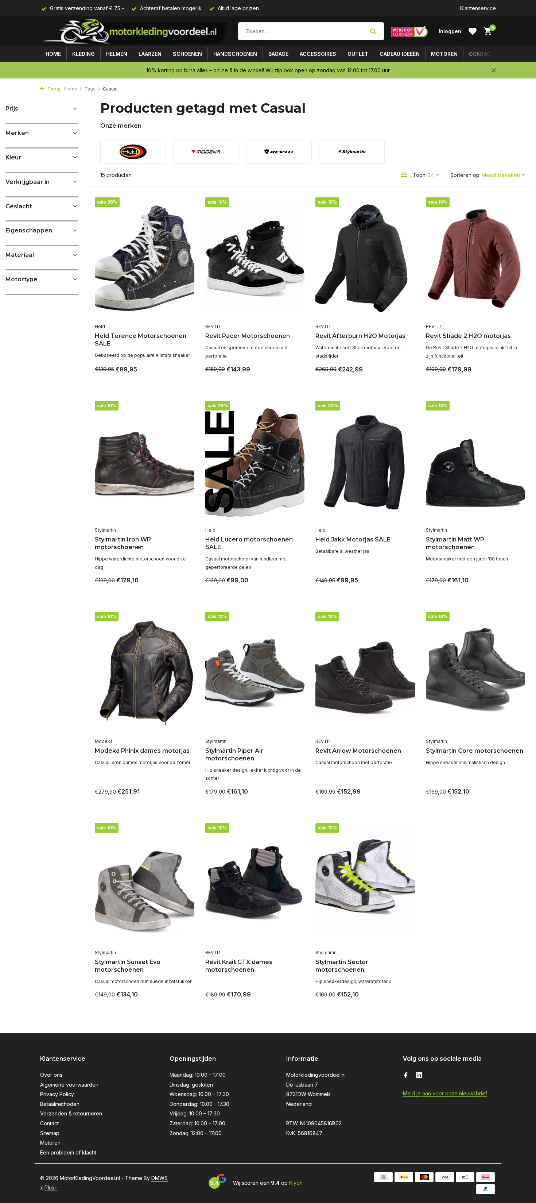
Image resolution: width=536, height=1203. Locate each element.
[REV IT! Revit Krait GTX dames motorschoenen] (255, 884)
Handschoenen (235, 54)
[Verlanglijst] (473, 31)
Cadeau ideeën (400, 54)
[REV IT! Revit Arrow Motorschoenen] (365, 673)
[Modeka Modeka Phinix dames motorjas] (144, 673)
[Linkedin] (419, 1075)
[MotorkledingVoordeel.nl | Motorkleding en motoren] (135, 31)
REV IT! (212, 326)
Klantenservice (478, 8)
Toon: (420, 175)
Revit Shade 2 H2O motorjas (468, 335)
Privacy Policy (57, 1094)
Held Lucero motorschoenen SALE (249, 543)
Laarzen (150, 54)
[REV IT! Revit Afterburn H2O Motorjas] (365, 258)
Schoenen (187, 54)
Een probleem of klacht (68, 1152)
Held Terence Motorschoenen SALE (140, 339)
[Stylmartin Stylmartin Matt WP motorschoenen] (475, 462)
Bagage (278, 54)
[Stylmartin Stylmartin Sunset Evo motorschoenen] (144, 884)
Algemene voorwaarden (69, 1084)
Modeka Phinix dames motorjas (142, 750)
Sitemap (49, 1133)
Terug (53, 89)
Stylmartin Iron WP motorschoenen (123, 543)
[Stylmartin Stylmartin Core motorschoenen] (475, 673)
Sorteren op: (465, 175)
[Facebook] (406, 1075)
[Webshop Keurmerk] (409, 31)
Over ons (51, 1075)
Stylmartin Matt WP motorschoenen (455, 543)
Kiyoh (296, 1183)
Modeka (104, 741)
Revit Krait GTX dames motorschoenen (238, 966)
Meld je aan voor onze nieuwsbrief (445, 1093)
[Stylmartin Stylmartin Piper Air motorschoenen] (255, 673)
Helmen (116, 54)
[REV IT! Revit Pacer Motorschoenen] (255, 258)
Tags (90, 89)
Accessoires (318, 54)
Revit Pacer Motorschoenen (247, 335)
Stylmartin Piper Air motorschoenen (234, 754)
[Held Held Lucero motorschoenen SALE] (255, 462)
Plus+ (51, 1187)
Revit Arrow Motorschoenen (358, 750)
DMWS (159, 1178)
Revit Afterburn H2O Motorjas (360, 335)
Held (100, 326)
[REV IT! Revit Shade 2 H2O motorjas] (475, 258)
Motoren (444, 54)
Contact (482, 54)
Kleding (83, 54)
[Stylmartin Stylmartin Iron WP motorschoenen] (144, 462)
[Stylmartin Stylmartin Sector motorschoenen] (365, 884)
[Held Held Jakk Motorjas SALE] (365, 462)
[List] (404, 174)
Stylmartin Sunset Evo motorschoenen (127, 966)
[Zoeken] (373, 31)
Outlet (357, 54)
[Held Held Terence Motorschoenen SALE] (144, 258)
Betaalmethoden (59, 1104)
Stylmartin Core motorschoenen (474, 750)
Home (53, 54)
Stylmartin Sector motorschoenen (341, 966)
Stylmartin (105, 530)
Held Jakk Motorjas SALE (353, 539)
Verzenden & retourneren (71, 1113)
